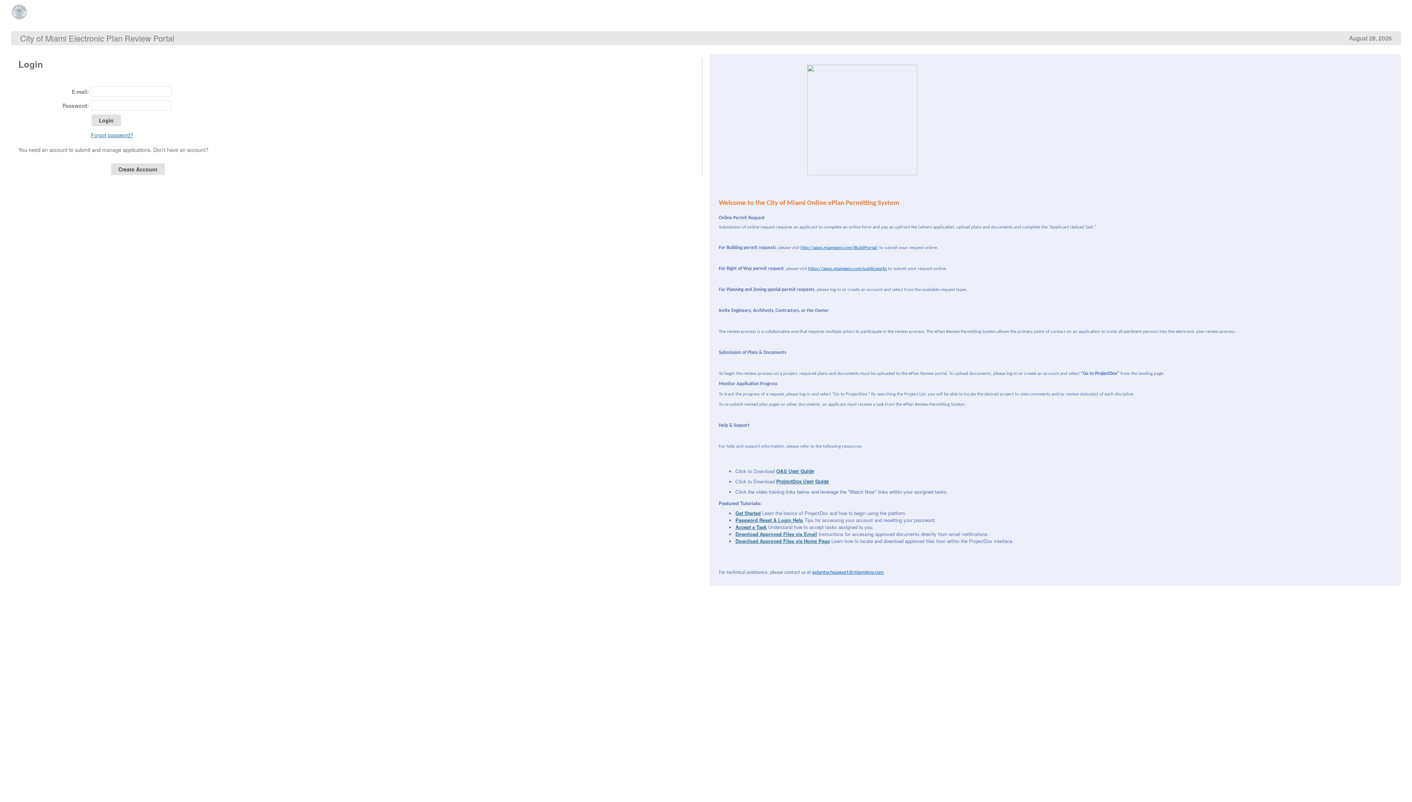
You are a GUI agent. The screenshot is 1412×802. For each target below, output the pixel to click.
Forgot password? (112, 135)
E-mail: (80, 91)
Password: (76, 105)
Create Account (137, 169)
